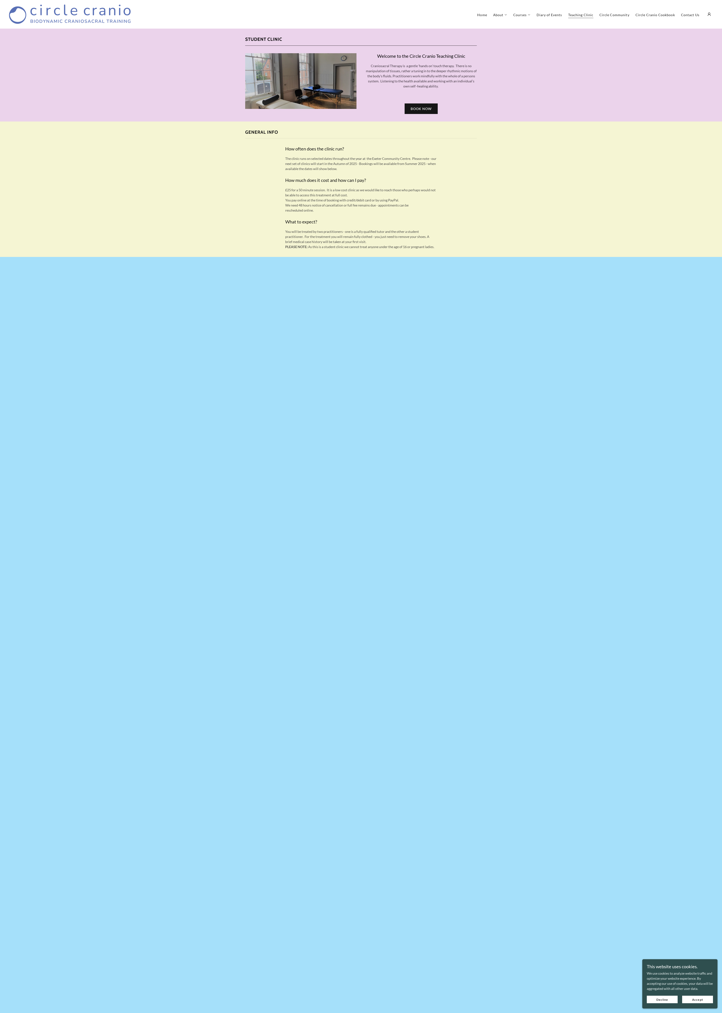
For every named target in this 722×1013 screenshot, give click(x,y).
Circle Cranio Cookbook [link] (655, 15)
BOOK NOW (421, 109)
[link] (70, 14)
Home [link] (482, 15)
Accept (697, 999)
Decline (662, 999)
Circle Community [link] (614, 15)
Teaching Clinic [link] (580, 15)
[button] (500, 15)
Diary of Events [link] (549, 15)
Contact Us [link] (690, 15)
